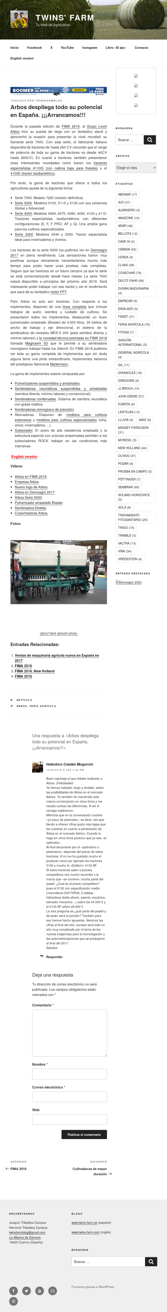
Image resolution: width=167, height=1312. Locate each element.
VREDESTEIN (130, 559)
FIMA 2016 (23, 676)
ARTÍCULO (25, 700)
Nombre (40, 1064)
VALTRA (127, 543)
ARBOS (22, 706)
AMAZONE (129, 218)
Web (36, 1109)
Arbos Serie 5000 (28, 497)
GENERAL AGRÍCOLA (133, 354)
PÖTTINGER (129, 479)
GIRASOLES (130, 372)
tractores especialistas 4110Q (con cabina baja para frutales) (58, 165)
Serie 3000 (24, 234)
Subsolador (23, 430)
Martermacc (59, 364)
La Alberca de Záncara (25, 1237)
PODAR (125, 463)
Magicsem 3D (36, 343)
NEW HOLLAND (132, 448)
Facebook (34, 47)
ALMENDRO (129, 210)
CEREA (125, 257)
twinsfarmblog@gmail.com (27, 1232)
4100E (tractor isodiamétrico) (32, 173)
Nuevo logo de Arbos (31, 486)
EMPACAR (127, 301)
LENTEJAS (129, 412)
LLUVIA (125, 420)
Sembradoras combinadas (35, 398)
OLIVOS (127, 455)
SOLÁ (124, 507)
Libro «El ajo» (116, 47)
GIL (124, 365)
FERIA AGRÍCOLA (43, 706)
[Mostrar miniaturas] (58, 633)
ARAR (125, 225)
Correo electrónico (48, 1087)
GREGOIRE (128, 380)
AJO (124, 202)
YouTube (67, 47)
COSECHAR (130, 273)
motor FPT (58, 291)
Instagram (89, 47)
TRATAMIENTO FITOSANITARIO (133, 517)
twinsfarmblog (48, 100)
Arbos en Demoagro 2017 (35, 492)
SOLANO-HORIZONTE (134, 497)
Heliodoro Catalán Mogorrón (69, 764)
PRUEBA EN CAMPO (135, 471)
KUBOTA (126, 404)
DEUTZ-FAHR (131, 280)
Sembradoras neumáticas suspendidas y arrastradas (61, 388)
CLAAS (126, 265)
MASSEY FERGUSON (133, 429)
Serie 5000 (23, 202)
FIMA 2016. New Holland (35, 670)
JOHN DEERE (131, 396)
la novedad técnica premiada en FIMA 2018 (73, 337)
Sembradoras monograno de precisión (44, 409)
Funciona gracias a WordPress (93, 1287)
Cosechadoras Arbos (31, 513)
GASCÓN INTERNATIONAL (132, 342)
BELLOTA (128, 233)
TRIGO (126, 527)
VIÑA (125, 551)
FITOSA (126, 332)
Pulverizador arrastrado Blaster (38, 502)
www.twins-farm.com (86, 1232)
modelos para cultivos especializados (67, 419)
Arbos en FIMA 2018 (31, 476)
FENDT (126, 316)
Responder (54, 957)
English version (22, 58)
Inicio (14, 47)
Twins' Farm (65, 17)
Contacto (141, 47)
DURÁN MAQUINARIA (133, 290)
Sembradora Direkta (30, 507)
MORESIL (127, 440)
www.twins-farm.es (84, 1222)
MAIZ (145, 420)
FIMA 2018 (71, 126)
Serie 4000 (23, 213)
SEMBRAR (128, 487)
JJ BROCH (128, 388)
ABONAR (127, 194)
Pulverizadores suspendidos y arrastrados (47, 383)
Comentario (43, 1005)
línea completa (74, 306)
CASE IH (126, 241)
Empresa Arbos (27, 481)
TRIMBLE (127, 535)
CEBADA (127, 249)
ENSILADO (128, 308)
